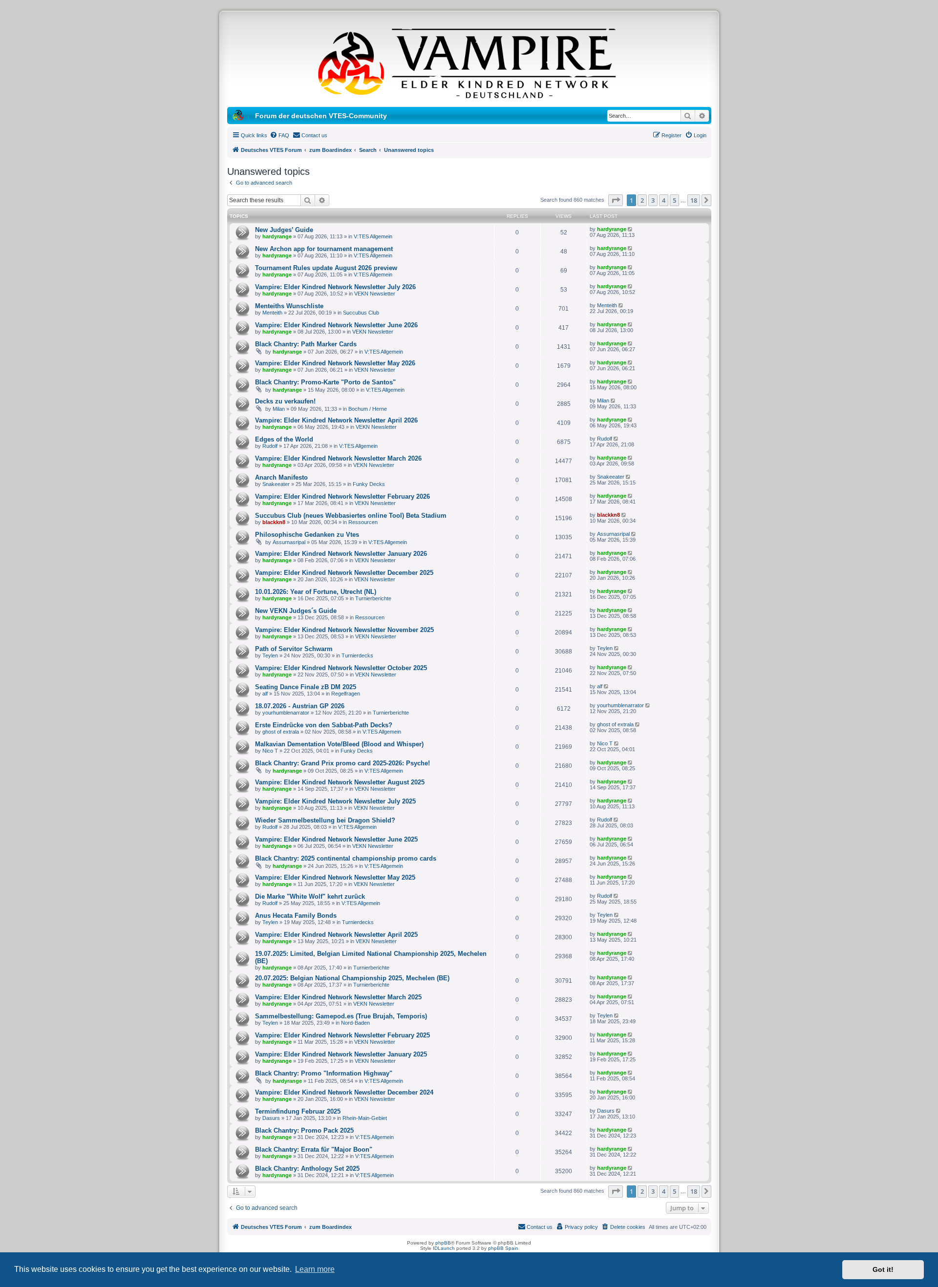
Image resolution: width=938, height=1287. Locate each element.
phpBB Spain (503, 1248)
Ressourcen (363, 522)
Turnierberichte (373, 598)
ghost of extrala (280, 732)
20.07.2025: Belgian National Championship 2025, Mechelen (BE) (352, 978)
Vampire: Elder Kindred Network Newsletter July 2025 (335, 801)
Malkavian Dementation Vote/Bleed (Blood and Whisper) (339, 744)
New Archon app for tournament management (324, 249)
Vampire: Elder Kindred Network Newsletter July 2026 (335, 287)
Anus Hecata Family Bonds (296, 915)
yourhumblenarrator (285, 713)
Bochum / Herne (367, 409)
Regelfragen (345, 693)
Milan (279, 409)
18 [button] (693, 200)
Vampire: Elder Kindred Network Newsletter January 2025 (341, 1054)
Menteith (272, 313)
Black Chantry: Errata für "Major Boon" (313, 1149)
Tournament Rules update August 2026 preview (326, 268)
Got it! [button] (883, 1269)
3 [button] (653, 200)
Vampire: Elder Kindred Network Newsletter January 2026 (341, 553)
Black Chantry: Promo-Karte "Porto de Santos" (325, 382)
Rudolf (269, 446)
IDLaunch (444, 1248)
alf (265, 693)
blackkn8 (273, 522)
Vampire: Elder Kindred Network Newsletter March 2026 (338, 458)
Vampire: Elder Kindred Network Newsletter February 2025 (342, 1035)
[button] (615, 200)
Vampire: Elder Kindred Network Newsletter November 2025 (344, 629)
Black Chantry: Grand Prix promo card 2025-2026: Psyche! (342, 763)
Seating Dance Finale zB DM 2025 (305, 687)
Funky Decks (369, 484)
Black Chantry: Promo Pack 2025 (304, 1130)
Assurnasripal (289, 542)
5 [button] (674, 200)
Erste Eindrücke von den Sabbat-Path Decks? (323, 725)
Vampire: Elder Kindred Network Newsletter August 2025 (340, 782)
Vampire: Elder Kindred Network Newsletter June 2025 (336, 839)
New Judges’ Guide (284, 229)
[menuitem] (279, 135)
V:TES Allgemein (373, 236)
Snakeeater (276, 484)
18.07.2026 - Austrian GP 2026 (299, 706)
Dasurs (271, 1118)
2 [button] (642, 200)
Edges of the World (284, 439)
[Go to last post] (631, 229)
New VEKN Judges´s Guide (296, 610)
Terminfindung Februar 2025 (298, 1111)
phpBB (443, 1242)
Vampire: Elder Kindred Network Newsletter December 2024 (344, 1092)
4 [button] (663, 200)
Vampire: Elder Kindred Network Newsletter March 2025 (338, 997)
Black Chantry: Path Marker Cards (306, 344)
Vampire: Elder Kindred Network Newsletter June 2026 (336, 325)
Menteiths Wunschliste (289, 306)
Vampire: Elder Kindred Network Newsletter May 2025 (335, 877)
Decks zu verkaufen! (285, 401)
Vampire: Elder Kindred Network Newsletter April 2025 (336, 934)
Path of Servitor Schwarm (294, 649)
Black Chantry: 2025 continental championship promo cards (345, 858)
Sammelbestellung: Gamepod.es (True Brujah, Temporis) (341, 1016)
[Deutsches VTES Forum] (469, 62)
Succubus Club (361, 313)
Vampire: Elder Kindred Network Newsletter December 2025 (344, 572)
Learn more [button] (315, 1269)
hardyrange (277, 236)
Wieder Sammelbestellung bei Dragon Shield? (325, 820)
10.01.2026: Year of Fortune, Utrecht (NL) (315, 591)
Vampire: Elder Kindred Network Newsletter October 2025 (341, 668)
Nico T (270, 751)
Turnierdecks (357, 655)
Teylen (270, 655)
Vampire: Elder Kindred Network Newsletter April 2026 (336, 420)
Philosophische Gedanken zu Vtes (307, 534)
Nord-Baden (355, 1023)
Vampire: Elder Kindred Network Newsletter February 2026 (342, 496)
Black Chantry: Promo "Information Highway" (323, 1073)
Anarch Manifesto (281, 477)
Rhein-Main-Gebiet (364, 1118)
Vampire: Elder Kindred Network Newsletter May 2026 (335, 363)
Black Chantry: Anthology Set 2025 (307, 1168)
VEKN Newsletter (374, 293)
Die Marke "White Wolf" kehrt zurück (310, 896)
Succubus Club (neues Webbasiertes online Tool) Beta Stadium (351, 515)
